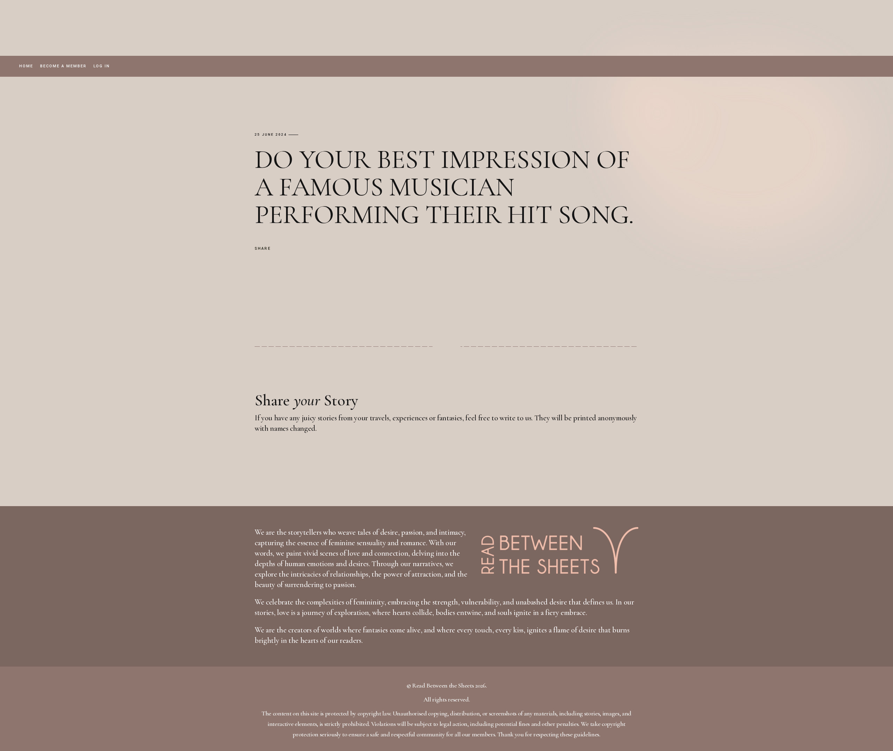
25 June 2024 (271, 135)
